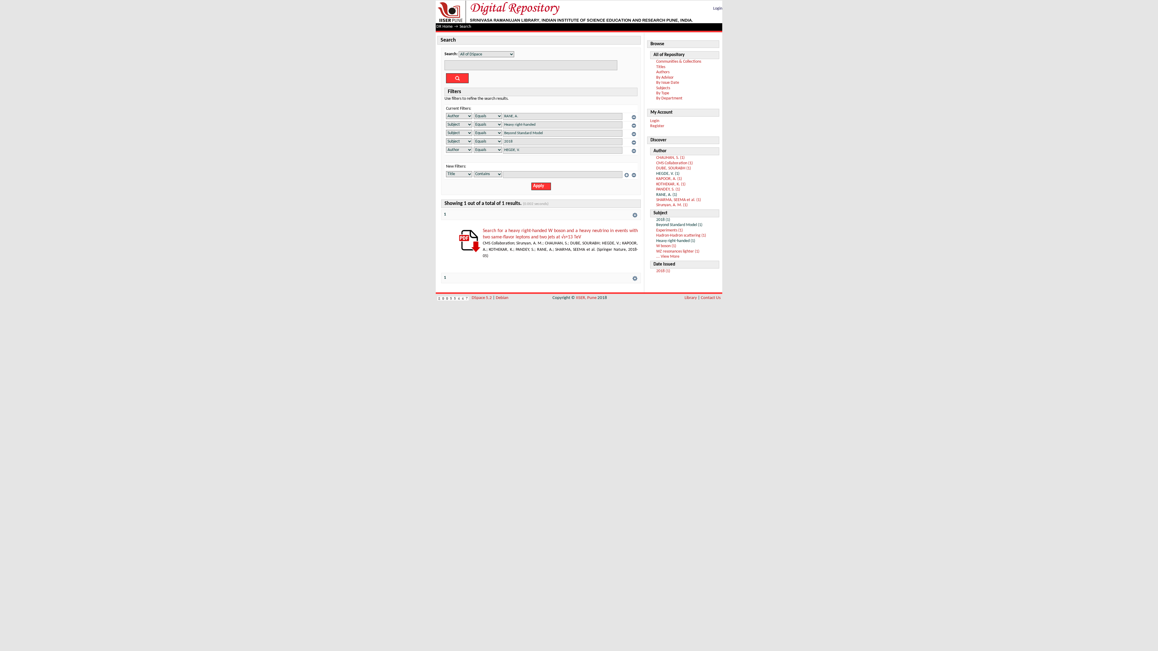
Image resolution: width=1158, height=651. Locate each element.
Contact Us (711, 298)
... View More (667, 257)
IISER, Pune (586, 298)
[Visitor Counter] (453, 298)
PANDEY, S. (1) (668, 189)
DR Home (444, 27)
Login (717, 9)
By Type (662, 93)
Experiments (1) (669, 230)
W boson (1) (666, 246)
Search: (451, 54)
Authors (662, 72)
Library (691, 298)
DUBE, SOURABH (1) (673, 168)
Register (657, 126)
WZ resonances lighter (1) (677, 251)
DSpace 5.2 (482, 298)
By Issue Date (667, 83)
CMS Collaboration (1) (674, 163)
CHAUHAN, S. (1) (670, 158)
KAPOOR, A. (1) (669, 179)
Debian (502, 298)
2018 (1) (663, 271)
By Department (669, 98)
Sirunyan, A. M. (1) (672, 205)
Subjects (663, 88)
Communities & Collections (678, 62)
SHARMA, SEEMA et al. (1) (678, 200)
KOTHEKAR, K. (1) (670, 184)
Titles (660, 67)
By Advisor (665, 78)
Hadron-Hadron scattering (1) (681, 235)
